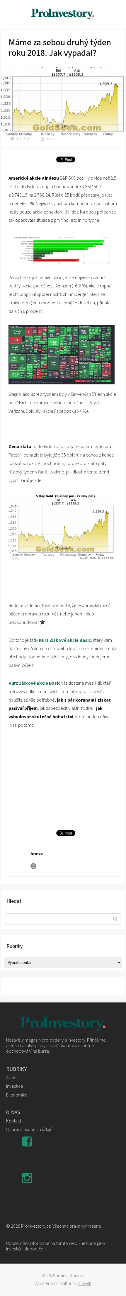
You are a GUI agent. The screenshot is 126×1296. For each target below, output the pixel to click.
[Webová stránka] (33, 866)
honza (50, 139)
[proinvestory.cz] (63, 14)
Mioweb (84, 1284)
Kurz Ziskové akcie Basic (65, 640)
